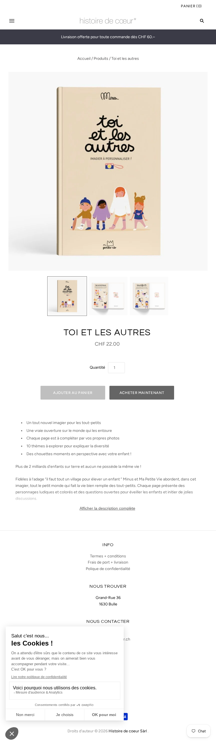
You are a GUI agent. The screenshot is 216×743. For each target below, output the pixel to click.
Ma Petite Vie (150, 479)
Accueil (84, 58)
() (191, 6)
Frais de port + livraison (108, 562)
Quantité (97, 367)
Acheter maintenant (142, 393)
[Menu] (11, 20)
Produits (101, 58)
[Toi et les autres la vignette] (67, 296)
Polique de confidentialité (108, 568)
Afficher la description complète (107, 508)
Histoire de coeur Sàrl (128, 731)
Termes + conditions (108, 556)
